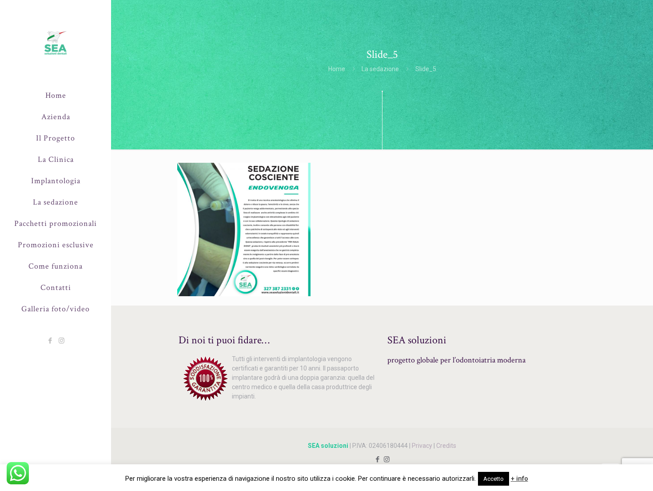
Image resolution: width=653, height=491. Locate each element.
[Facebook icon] (50, 341)
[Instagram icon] (61, 341)
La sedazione (380, 68)
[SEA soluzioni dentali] (55, 42)
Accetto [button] (493, 478)
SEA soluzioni (328, 445)
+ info (519, 479)
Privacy (422, 445)
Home (336, 68)
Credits (446, 445)
